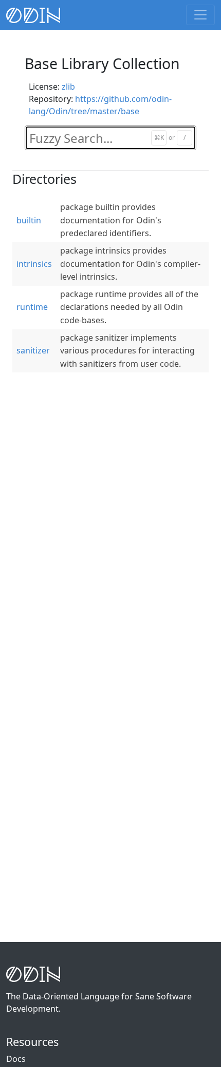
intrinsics (34, 263)
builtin (28, 220)
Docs (16, 1058)
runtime (32, 306)
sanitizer (33, 350)
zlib (68, 86)
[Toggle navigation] (200, 15)
